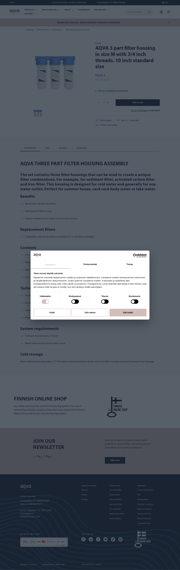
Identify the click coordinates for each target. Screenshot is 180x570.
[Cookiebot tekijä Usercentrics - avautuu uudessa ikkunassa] (135, 256)
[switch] (75, 301)
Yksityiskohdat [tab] (90, 264)
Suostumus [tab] (50, 265)
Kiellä (52, 312)
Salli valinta (90, 312)
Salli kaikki (128, 312)
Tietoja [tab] (129, 264)
